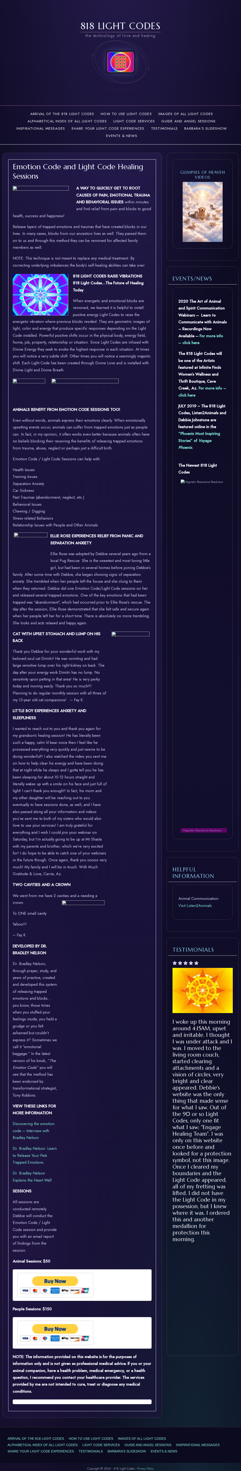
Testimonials (164, 128)
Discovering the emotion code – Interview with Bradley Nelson (33, 1130)
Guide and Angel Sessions (188, 121)
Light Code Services (134, 121)
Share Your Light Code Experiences (108, 128)
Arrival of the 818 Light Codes (62, 113)
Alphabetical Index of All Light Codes (67, 121)
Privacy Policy (145, 1468)
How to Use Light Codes (126, 113)
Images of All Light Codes (185, 113)
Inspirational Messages (40, 128)
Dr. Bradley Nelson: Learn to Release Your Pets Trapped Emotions (35, 1155)
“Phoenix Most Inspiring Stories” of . (199, 440)
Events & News (121, 135)
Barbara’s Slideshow (205, 128)
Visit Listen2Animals (195, 905)
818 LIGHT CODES (120, 26)
